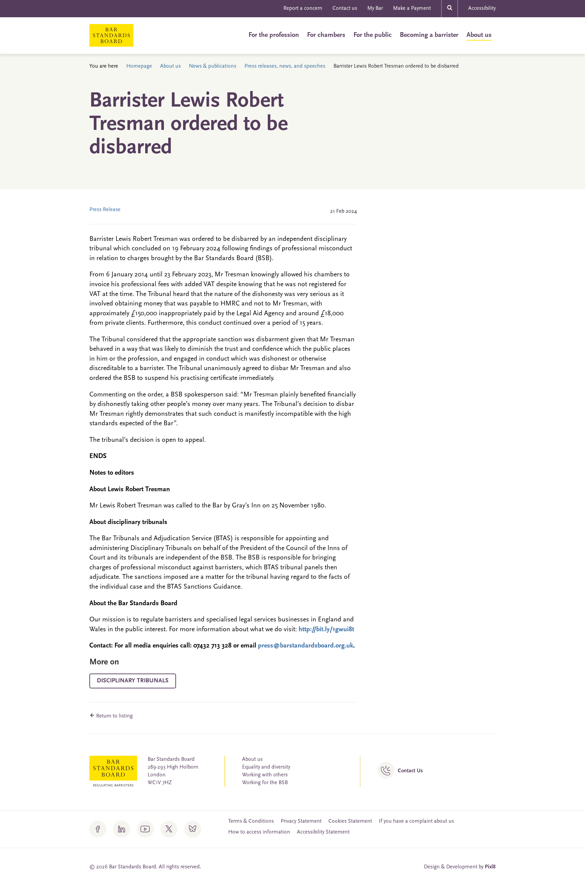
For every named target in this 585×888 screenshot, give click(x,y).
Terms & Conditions (251, 821)
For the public (372, 35)
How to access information (259, 832)
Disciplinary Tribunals (133, 681)
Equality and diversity (266, 767)
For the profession (273, 35)
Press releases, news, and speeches (284, 66)
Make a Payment (412, 8)
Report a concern (302, 8)
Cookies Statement (350, 821)
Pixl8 (490, 867)
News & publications (212, 66)
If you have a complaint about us (416, 821)
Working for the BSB (265, 782)
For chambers (326, 35)
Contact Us (410, 771)
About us (479, 35)
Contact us (344, 8)
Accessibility (482, 8)
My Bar (375, 8)
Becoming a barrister (429, 35)
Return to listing (114, 716)
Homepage (139, 66)
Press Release (105, 209)
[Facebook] (97, 829)
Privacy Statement (301, 821)
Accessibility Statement (323, 832)
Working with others (265, 775)
